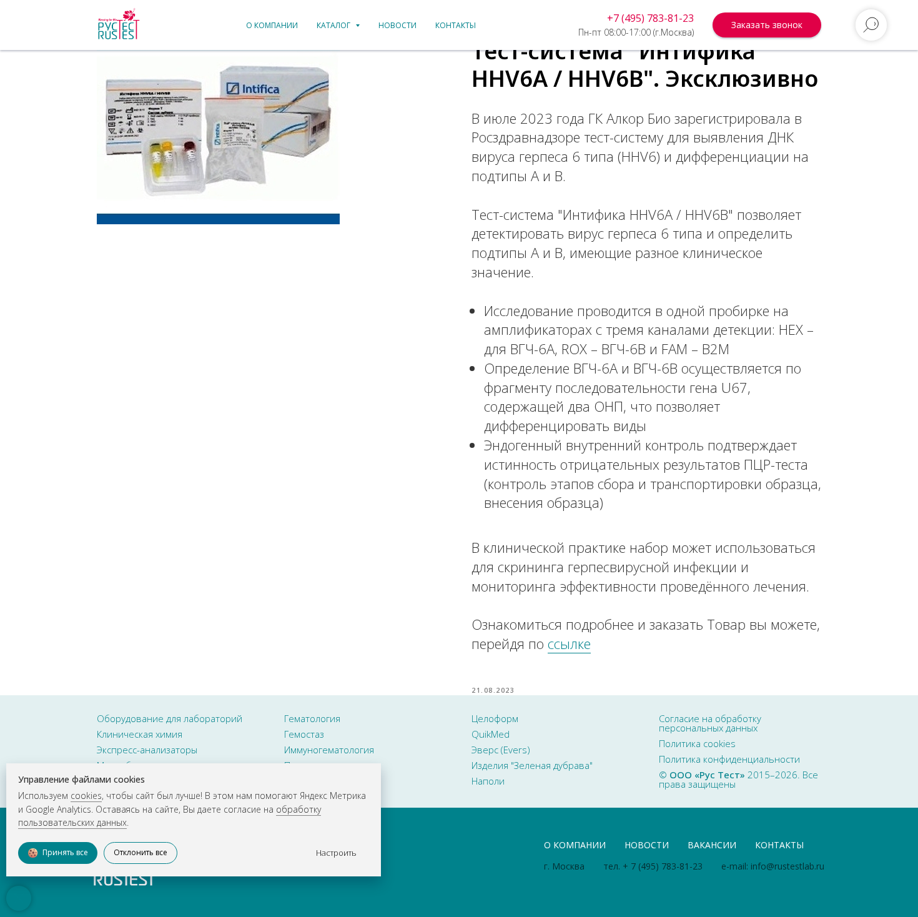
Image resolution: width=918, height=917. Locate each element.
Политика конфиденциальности (729, 759)
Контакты (455, 25)
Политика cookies (697, 743)
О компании (272, 25)
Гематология (312, 718)
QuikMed (490, 734)
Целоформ (494, 718)
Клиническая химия (139, 734)
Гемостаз (304, 734)
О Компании (575, 845)
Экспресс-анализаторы (147, 749)
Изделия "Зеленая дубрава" (532, 765)
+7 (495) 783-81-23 (650, 18)
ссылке (569, 643)
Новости (397, 25)
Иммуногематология (329, 749)
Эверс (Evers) (500, 749)
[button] (767, 24)
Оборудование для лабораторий (169, 718)
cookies (86, 795)
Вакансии (712, 845)
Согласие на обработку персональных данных (710, 723)
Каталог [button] (334, 25)
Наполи (488, 781)
